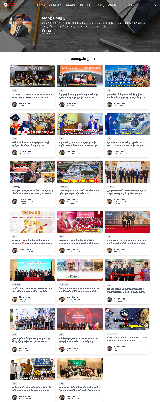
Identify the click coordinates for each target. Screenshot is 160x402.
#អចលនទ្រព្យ (64, 187)
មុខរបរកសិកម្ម (113, 5)
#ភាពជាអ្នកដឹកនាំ (112, 334)
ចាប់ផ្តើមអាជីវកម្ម (55, 5)
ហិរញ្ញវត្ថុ (101, 5)
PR (124, 5)
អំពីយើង (132, 5)
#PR (14, 90)
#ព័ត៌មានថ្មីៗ (16, 187)
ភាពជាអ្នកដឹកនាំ (85, 5)
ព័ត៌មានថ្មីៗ (40, 5)
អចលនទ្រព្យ (70, 5)
